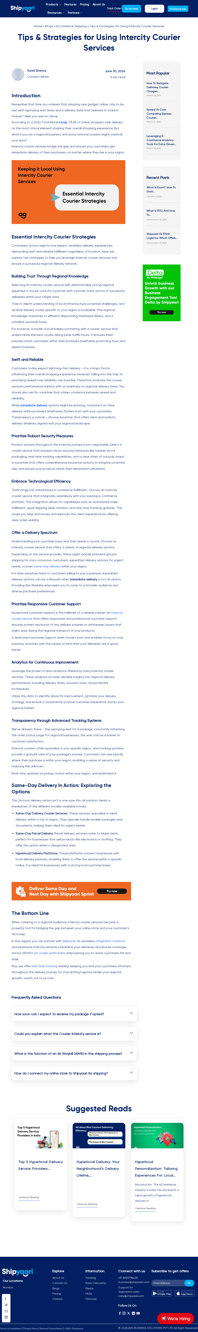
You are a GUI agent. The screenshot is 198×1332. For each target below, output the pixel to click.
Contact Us (59, 1283)
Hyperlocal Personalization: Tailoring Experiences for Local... (156, 1168)
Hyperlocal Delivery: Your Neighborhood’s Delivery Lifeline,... (98, 1168)
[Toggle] (131, 1013)
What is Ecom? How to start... (161, 189)
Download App (178, 9)
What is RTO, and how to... (161, 212)
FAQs (88, 1293)
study (63, 122)
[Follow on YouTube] (138, 1313)
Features (70, 4)
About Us (99, 4)
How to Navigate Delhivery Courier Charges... (157, 87)
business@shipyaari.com (133, 1282)
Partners (73, 12)
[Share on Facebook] (6, 1299)
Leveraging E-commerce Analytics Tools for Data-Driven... (161, 140)
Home (38, 26)
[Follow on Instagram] (123, 1313)
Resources (55, 12)
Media (89, 1288)
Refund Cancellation (51, 1328)
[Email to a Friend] (6, 1311)
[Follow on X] (128, 1313)
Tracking (90, 1277)
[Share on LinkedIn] (6, 1317)
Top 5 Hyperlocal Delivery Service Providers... (40, 1165)
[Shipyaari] (22, 8)
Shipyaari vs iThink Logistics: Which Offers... (162, 235)
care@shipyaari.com (131, 1295)
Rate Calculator (95, 1283)
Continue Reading (29, 1197)
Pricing (84, 4)
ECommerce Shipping (71, 26)
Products (52, 4)
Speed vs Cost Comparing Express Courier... (159, 113)
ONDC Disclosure (74, 1328)
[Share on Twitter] (6, 1305)
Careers (57, 1298)
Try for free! (131, 8)
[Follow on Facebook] (119, 1313)
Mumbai (8, 1287)
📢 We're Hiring (175, 1318)
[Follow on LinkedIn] (133, 1313)
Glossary (91, 1298)
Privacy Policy (30, 1328)
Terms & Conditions (10, 1328)
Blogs (49, 26)
